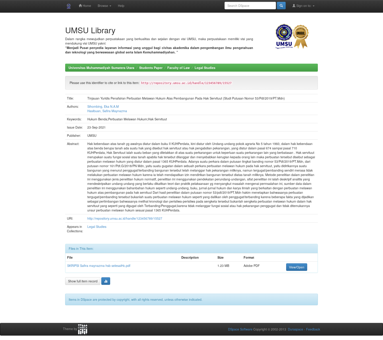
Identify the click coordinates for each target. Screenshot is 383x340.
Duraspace (295, 329)
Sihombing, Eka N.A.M (103, 106)
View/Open (296, 267)
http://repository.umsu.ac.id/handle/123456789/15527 (124, 218)
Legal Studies (205, 67)
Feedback (313, 329)
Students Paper (150, 67)
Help (121, 5)
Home (86, 5)
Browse (103, 5)
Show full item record (83, 281)
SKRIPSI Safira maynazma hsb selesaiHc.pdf (98, 265)
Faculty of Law (178, 67)
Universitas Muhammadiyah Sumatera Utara (101, 67)
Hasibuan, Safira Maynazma (107, 111)
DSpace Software (240, 329)
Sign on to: (303, 5)
